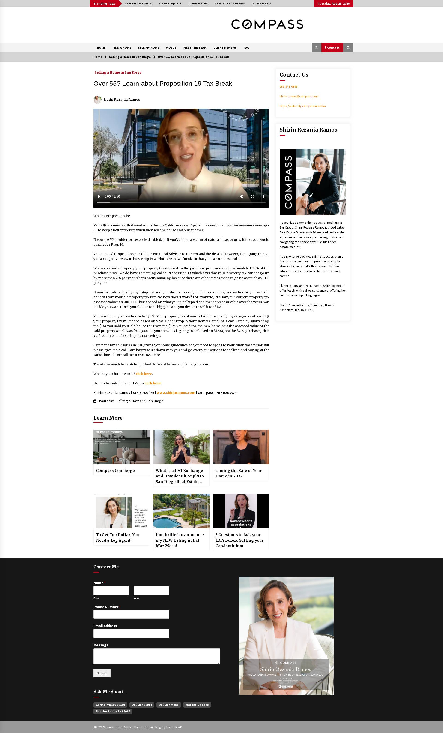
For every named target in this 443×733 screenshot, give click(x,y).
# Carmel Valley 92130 (138, 3)
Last (136, 598)
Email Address (105, 625)
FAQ (246, 47)
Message (100, 645)
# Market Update (170, 3)
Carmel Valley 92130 (110, 705)
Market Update (197, 705)
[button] (316, 47)
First (96, 598)
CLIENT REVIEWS (225, 47)
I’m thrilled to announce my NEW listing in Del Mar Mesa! (180, 540)
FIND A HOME (121, 47)
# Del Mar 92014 (197, 3)
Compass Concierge (115, 470)
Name (99, 582)
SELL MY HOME (148, 47)
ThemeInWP (174, 727)
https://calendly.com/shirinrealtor (303, 106)
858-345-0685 (289, 86)
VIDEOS (171, 47)
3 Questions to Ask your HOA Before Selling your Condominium (239, 540)
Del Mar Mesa (169, 705)
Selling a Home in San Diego (118, 72)
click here (144, 374)
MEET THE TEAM (195, 47)
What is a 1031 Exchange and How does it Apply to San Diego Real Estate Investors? (180, 476)
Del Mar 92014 (142, 705)
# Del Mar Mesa (261, 3)
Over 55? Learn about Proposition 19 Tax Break (162, 83)
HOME (101, 47)
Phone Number (107, 606)
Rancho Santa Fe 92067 (113, 711)
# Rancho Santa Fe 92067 (229, 3)
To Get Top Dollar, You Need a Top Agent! (117, 537)
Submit (102, 673)
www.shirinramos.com (176, 393)
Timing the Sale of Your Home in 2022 (239, 473)
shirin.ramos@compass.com (299, 96)
